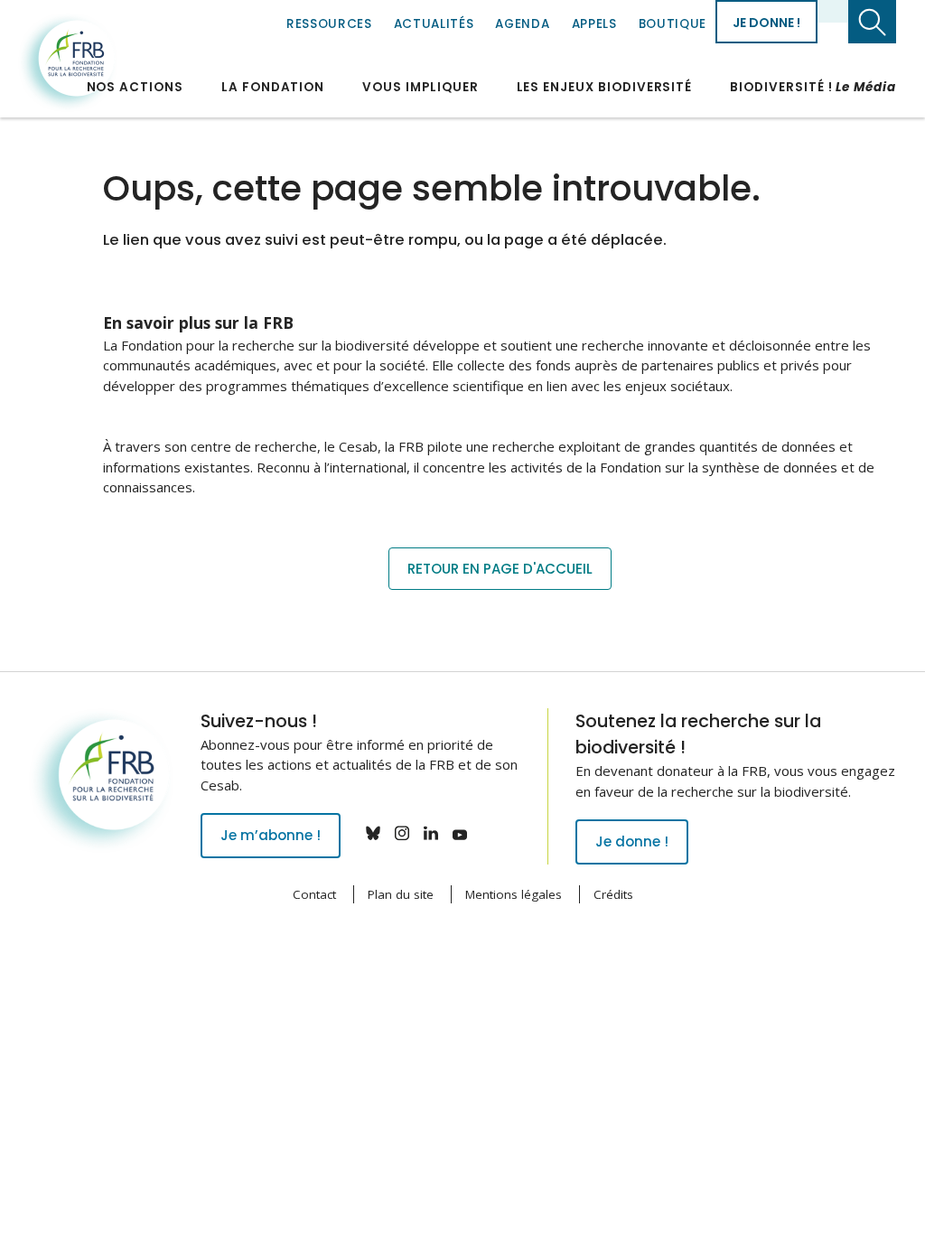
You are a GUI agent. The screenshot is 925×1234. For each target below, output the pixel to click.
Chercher (872, 21)
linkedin (431, 833)
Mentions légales (513, 894)
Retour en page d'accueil (500, 568)
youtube (460, 833)
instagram (402, 833)
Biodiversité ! (813, 87)
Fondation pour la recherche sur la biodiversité (67, 62)
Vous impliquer (420, 87)
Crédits (613, 894)
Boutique (672, 24)
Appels (594, 24)
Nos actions (135, 87)
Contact (314, 894)
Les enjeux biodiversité (605, 87)
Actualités (434, 24)
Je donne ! (766, 23)
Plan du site (401, 894)
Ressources (329, 24)
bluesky (373, 833)
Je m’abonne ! (270, 835)
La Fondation (272, 87)
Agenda (522, 24)
